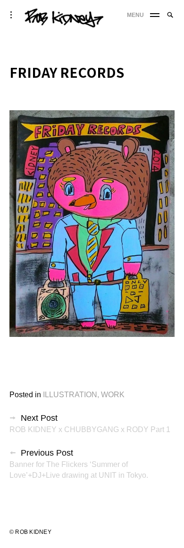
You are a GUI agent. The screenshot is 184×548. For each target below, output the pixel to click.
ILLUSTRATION (70, 395)
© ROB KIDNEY (30, 532)
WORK (113, 395)
